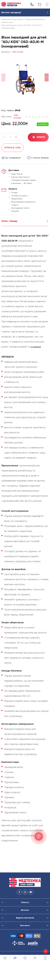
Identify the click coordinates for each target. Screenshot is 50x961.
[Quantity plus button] (16, 137)
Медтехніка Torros (8, 19)
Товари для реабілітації (34, 19)
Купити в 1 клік (12, 147)
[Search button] (25, 958)
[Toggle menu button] (47, 4)
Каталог (20, 19)
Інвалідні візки (7, 22)
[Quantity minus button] (4, 137)
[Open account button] (35, 958)
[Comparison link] (15, 958)
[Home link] (11, 4)
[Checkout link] (40, 4)
